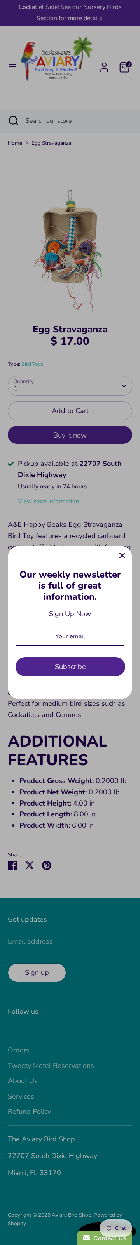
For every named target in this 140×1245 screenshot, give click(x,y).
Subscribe (70, 666)
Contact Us (108, 1238)
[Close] (122, 555)
